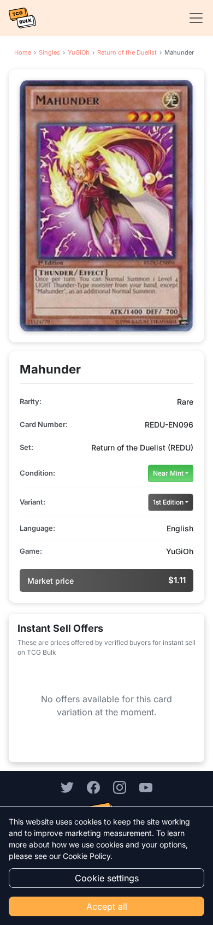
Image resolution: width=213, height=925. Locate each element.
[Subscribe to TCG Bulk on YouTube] (145, 786)
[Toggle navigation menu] (192, 18)
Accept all (106, 906)
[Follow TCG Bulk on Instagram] (119, 787)
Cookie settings (107, 878)
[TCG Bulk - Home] (22, 18)
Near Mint (168, 473)
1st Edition (168, 502)
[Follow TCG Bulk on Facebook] (93, 787)
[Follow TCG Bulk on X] (67, 786)
